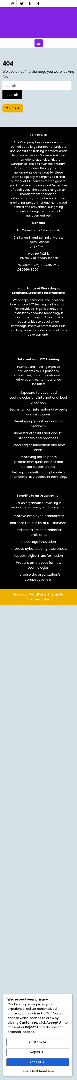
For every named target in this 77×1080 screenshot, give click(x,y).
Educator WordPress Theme (36, 594)
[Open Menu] (38, 43)
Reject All (37, 1052)
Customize (37, 1042)
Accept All (37, 1062)
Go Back (14, 109)
